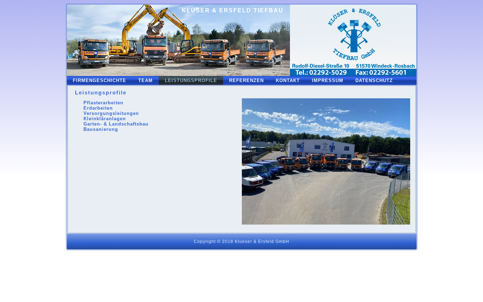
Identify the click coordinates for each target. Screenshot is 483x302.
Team (145, 80)
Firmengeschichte (99, 80)
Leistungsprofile (191, 80)
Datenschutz (374, 80)
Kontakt (288, 80)
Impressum (327, 80)
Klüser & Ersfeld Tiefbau (233, 10)
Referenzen (246, 80)
